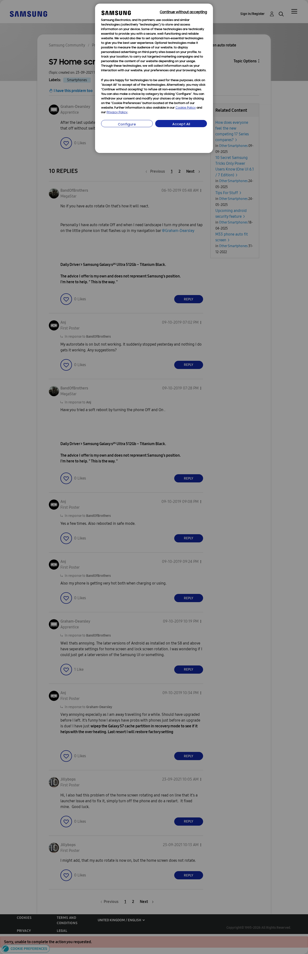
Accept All (181, 124)
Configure (127, 124)
